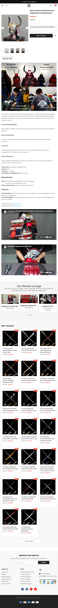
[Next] (27, 28)
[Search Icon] (6, 5)
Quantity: (32, 20)
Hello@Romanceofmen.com (49, 576)
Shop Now (48, 310)
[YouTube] (35, 589)
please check (16, 204)
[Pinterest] (31, 589)
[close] (56, 2)
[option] (14, 28)
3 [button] (29, 315)
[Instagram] (26, 589)
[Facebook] (22, 589)
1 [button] (26, 315)
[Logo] (29, 5)
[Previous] (2, 28)
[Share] (55, 35)
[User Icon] (51, 5)
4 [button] (31, 315)
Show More (29, 541)
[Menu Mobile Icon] (2, 5)
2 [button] (28, 315)
